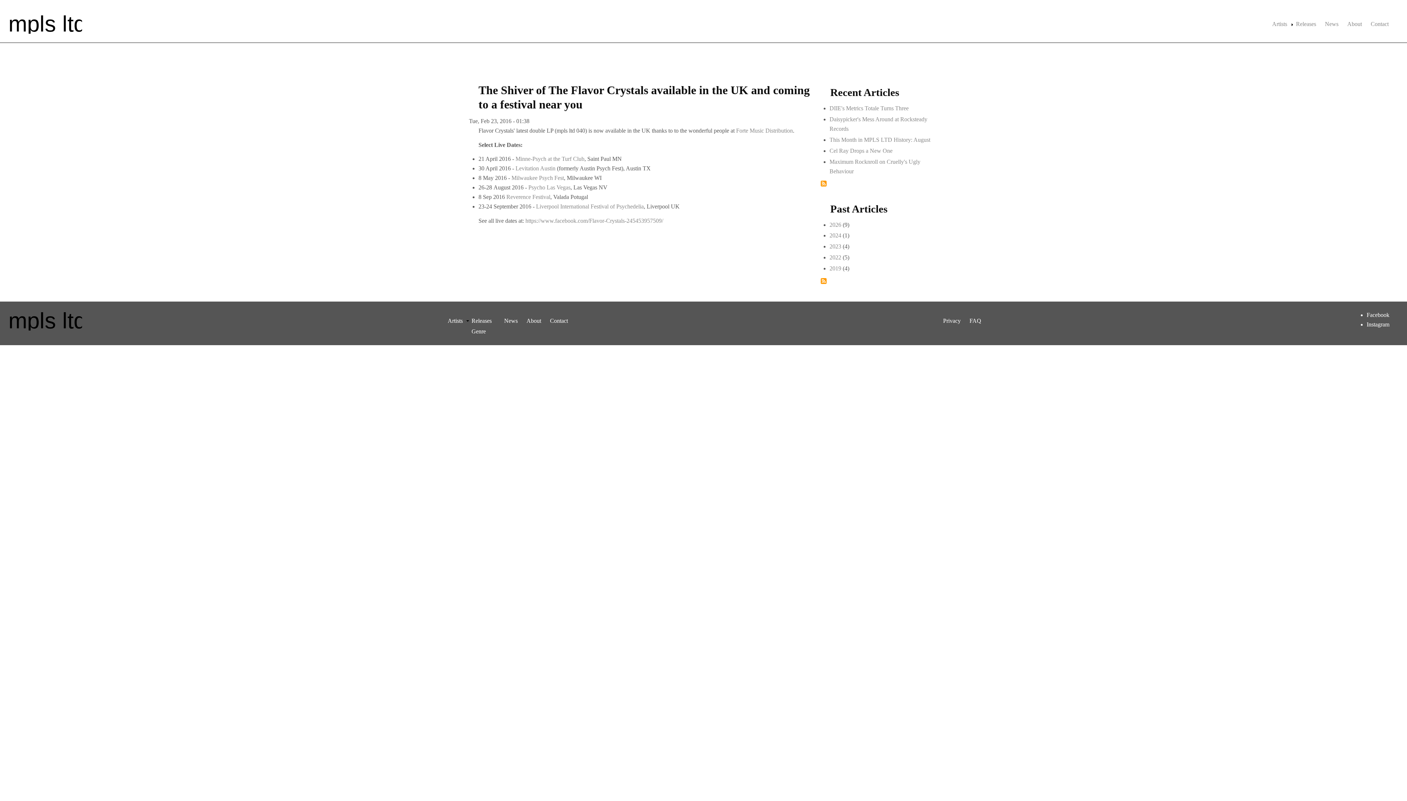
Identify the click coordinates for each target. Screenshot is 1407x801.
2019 (835, 268)
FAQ (975, 321)
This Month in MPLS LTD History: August (880, 140)
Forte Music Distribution (764, 131)
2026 (835, 225)
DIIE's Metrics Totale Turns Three (869, 108)
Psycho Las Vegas (549, 187)
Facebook (1378, 315)
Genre (479, 331)
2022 (835, 257)
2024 (835, 235)
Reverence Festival (528, 197)
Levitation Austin (535, 168)
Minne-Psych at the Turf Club (550, 159)
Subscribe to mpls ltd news (824, 184)
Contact (1380, 24)
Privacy (952, 321)
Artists (1279, 24)
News (1331, 24)
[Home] (45, 24)
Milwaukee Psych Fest (538, 178)
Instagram (1378, 324)
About (1354, 24)
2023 (835, 246)
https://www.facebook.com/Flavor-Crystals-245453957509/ (594, 221)
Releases (1306, 24)
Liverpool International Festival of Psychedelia (590, 206)
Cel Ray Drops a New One (861, 151)
